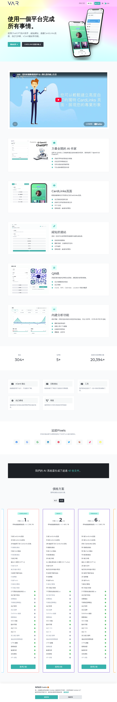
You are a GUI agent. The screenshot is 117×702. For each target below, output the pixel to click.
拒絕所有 (70, 697)
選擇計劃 (23, 667)
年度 (61, 500)
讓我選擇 (66, 692)
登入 (90, 3)
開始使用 (13, 44)
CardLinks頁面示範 (31, 44)
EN (108, 3)
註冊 (98, 3)
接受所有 (46, 697)
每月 (55, 500)
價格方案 (82, 3)
